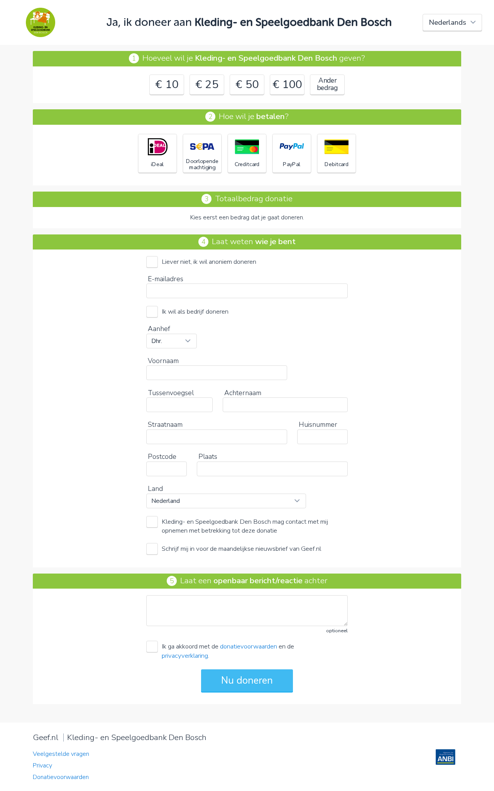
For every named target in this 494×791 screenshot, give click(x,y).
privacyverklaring (185, 655)
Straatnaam (165, 424)
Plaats (207, 456)
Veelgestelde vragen (61, 754)
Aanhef (159, 328)
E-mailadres (165, 278)
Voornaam (163, 360)
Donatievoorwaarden (61, 777)
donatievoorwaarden (248, 646)
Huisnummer (318, 424)
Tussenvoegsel (171, 392)
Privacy (42, 765)
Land (155, 488)
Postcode (162, 456)
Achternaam (242, 392)
